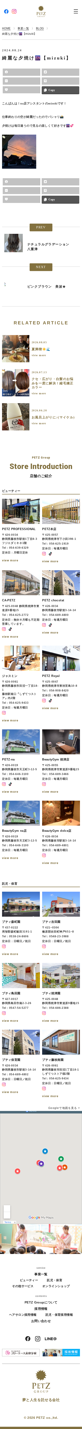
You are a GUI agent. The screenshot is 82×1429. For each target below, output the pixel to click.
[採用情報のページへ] (61, 1352)
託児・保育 (54, 1280)
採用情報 (41, 1309)
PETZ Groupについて (41, 1302)
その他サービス (22, 1286)
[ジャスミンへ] (21, 684)
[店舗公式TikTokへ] (50, 553)
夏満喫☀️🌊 (41, 349)
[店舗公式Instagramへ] (44, 553)
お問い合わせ (41, 1321)
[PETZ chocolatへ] (61, 605)
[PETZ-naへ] (21, 762)
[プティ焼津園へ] (61, 993)
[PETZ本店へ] (61, 531)
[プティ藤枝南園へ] (61, 1064)
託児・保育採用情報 (59, 1314)
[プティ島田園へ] (21, 993)
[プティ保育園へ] (21, 1064)
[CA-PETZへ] (21, 605)
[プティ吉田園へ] (61, 924)
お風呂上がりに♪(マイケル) (53, 417)
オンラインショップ (56, 1286)
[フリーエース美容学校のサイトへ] (21, 1352)
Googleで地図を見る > (64, 1108)
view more (39, 355)
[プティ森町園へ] (21, 924)
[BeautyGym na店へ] (21, 833)
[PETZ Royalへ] (61, 684)
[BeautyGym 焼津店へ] (61, 762)
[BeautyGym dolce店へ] (61, 833)
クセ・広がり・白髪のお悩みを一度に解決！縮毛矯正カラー (53, 383)
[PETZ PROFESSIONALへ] (21, 531)
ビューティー (29, 1280)
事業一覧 (41, 1274)
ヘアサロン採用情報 (23, 1314)
